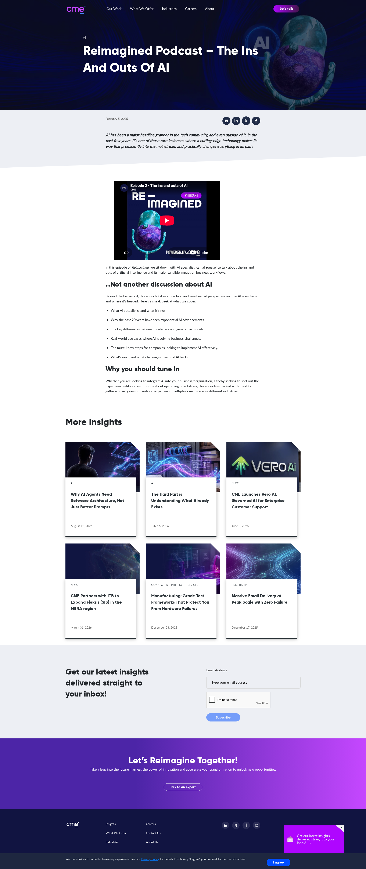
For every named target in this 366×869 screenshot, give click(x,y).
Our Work (114, 8)
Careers (191, 8)
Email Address (216, 670)
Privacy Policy (150, 859)
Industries (169, 8)
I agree (278, 862)
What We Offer (142, 8)
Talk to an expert (183, 787)
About (209, 8)
